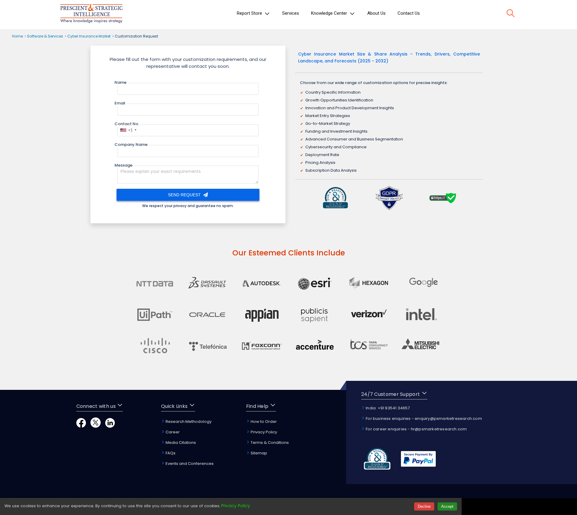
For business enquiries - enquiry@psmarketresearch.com (423, 418)
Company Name (131, 144)
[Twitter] (95, 426)
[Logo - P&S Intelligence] (91, 14)
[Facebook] (81, 426)
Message (123, 165)
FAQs (170, 453)
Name (120, 82)
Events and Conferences (189, 463)
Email (119, 103)
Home (17, 36)
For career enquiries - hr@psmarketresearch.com (416, 429)
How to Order (263, 421)
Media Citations (180, 442)
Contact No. (126, 124)
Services (290, 13)
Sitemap (258, 453)
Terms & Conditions (269, 442)
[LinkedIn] (110, 426)
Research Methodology (188, 421)
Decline (424, 506)
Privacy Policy (263, 432)
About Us (376, 13)
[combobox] (128, 130)
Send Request (185, 194)
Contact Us (409, 13)
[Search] (510, 14)
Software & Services (45, 36)
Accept (447, 506)
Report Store (250, 13)
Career (172, 432)
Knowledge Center (329, 13)
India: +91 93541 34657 (387, 408)
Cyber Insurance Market (89, 36)
